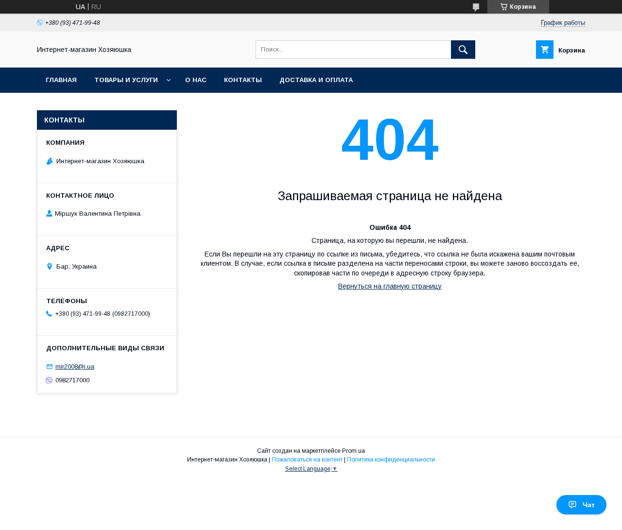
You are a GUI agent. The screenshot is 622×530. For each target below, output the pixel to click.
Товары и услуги (126, 80)
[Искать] (463, 49)
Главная (61, 80)
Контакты (243, 80)
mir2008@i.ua (74, 366)
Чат (589, 505)
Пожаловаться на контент (307, 459)
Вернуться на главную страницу (390, 286)
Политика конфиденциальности (391, 459)
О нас (196, 80)
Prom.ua (353, 450)
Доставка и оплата (316, 80)
